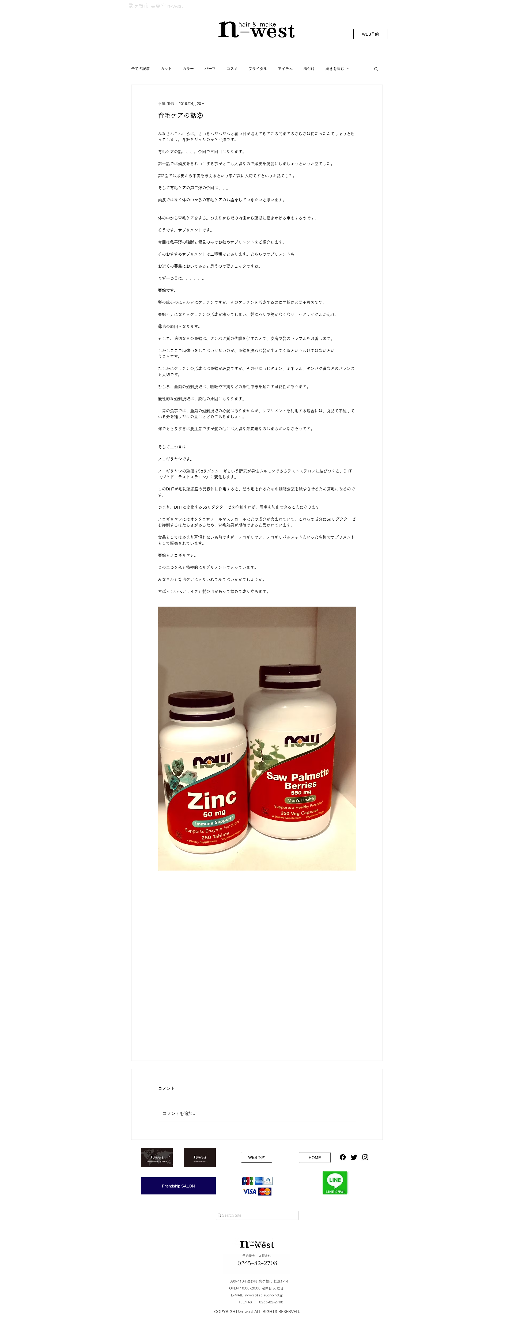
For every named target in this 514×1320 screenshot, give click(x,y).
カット (166, 68)
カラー (188, 68)
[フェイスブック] (343, 1157)
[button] (376, 68)
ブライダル (257, 68)
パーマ (210, 68)
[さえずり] (354, 1157)
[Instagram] (365, 1157)
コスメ (232, 68)
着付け (309, 68)
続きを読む (335, 68)
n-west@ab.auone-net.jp (264, 1295)
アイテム (285, 68)
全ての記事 (140, 68)
